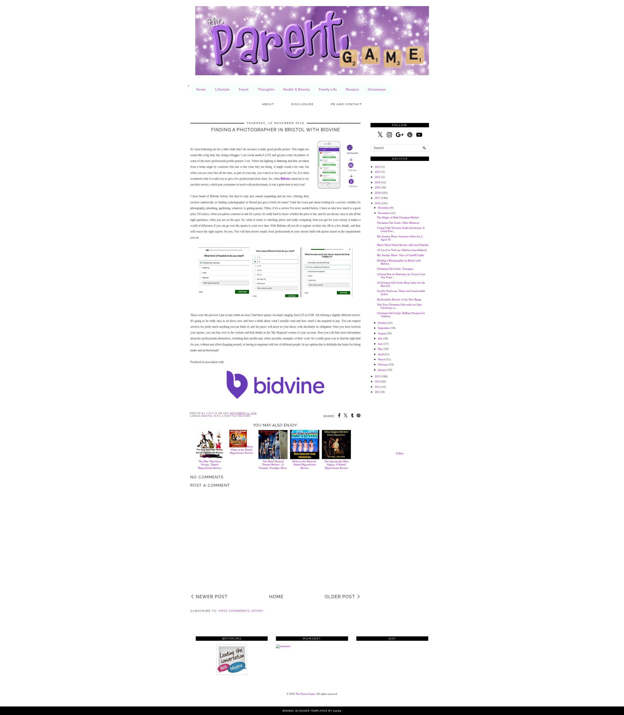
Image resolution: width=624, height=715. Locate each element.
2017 (377, 197)
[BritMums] (231, 673)
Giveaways (377, 89)
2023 (377, 166)
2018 (377, 192)
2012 (377, 391)
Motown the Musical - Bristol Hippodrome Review (304, 464)
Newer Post (212, 596)
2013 (377, 386)
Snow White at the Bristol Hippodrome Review (241, 449)
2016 (377, 203)
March (381, 359)
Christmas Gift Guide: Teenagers (395, 268)
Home (201, 89)
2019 (377, 187)
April (381, 354)
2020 (377, 182)
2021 (377, 177)
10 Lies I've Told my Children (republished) (402, 250)
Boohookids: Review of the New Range (399, 299)
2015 (377, 376)
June (380, 343)
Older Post (340, 596)
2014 (377, 381)
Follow (400, 453)
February (383, 364)
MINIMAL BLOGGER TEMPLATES (305, 710)
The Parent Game (305, 693)
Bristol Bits (210, 416)
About (268, 104)
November (384, 213)
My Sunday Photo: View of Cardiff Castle (400, 255)
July (380, 338)
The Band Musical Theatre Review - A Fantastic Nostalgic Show (273, 464)
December (383, 207)
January (382, 369)
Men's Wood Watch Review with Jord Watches (403, 244)
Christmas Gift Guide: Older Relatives (398, 222)
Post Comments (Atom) (241, 611)
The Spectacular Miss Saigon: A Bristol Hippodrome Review (336, 464)
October (382, 322)
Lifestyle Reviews (236, 416)
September (384, 327)
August (382, 333)
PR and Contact (346, 104)
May (380, 348)
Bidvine (285, 178)
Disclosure (302, 104)
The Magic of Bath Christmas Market (398, 217)
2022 (377, 171)
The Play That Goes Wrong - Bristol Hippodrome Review (209, 464)
